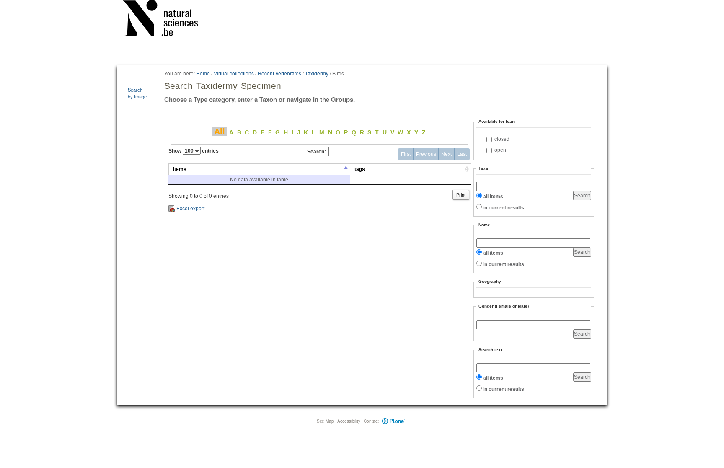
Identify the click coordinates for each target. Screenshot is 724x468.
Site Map (325, 421)
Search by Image (137, 93)
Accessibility (348, 421)
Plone (393, 421)
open (500, 150)
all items (493, 196)
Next (446, 154)
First (406, 154)
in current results (503, 208)
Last (462, 154)
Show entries (193, 151)
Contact (371, 421)
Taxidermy (316, 73)
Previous (426, 154)
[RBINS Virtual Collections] (166, 19)
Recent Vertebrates (279, 73)
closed (501, 139)
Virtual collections (234, 73)
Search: (316, 152)
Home (203, 73)
